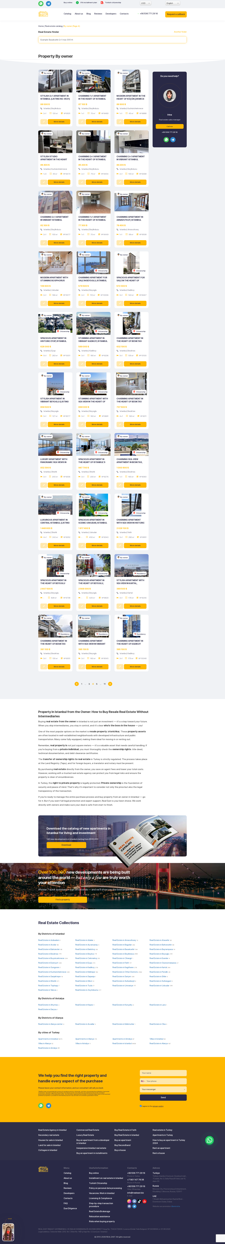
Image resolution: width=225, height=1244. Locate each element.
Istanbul (47, 108)
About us (79, 13)
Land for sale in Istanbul (49, 1145)
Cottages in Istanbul (47, 1150)
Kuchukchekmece (135, 108)
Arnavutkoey (133, 229)
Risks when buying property (102, 1221)
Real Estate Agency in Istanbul (52, 1130)
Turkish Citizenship (98, 1183)
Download (66, 845)
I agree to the (153, 1106)
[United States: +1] (143, 1081)
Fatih (129, 532)
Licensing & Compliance (100, 1198)
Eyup (53, 350)
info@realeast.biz (135, 1193)
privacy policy (158, 1106)
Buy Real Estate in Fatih (125, 1130)
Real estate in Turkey (162, 1130)
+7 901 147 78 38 (135, 1179)
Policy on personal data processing (105, 1188)
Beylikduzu (56, 108)
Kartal (130, 593)
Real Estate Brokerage (99, 1211)
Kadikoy (131, 290)
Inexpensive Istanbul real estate (91, 1148)
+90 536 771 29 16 (149, 13)
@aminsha (175, 1206)
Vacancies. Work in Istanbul (101, 1193)
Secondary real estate (48, 1135)
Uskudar (55, 290)
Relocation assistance (99, 1216)
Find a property (63, 899)
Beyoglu (93, 290)
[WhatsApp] (209, 1140)
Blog (88, 13)
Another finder (180, 32)
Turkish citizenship (113, 2)
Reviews (98, 13)
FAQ (66, 1203)
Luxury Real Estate (85, 1135)
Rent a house (159, 1153)
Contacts (124, 13)
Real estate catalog (53, 26)
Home (41, 26)
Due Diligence (70, 1208)
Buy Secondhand (122, 1145)
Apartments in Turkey (163, 1135)
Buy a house (120, 1150)
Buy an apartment (122, 1140)
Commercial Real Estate (87, 1130)
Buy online (68, 2)
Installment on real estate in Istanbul (106, 1178)
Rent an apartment (161, 1148)
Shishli (54, 471)
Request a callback (176, 14)
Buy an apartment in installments (91, 1153)
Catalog (67, 13)
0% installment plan (88, 2)
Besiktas (131, 350)
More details (59, 122)
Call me (170, 126)
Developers (111, 13)
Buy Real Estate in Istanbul (126, 1135)
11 (105, 684)
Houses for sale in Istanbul (50, 1140)
